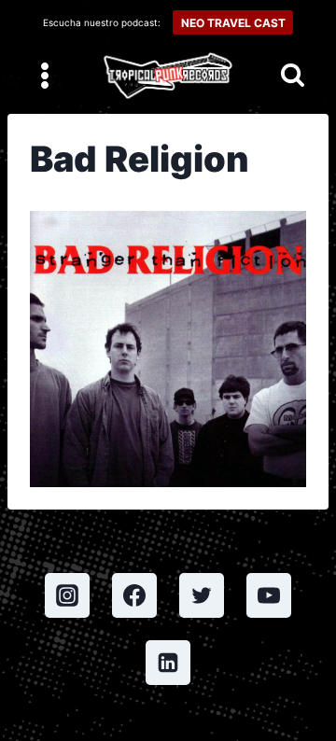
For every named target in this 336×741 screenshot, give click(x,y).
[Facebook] (134, 595)
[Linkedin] (168, 662)
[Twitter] (201, 595)
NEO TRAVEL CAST (233, 23)
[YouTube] (268, 595)
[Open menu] (45, 75)
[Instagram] (67, 595)
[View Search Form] (293, 76)
